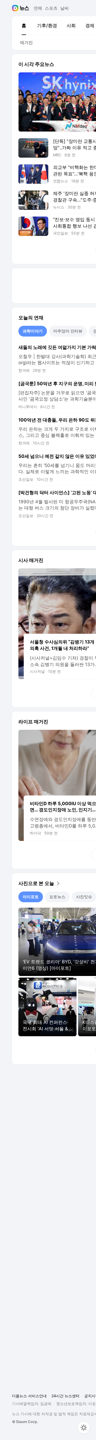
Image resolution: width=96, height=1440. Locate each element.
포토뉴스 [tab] (57, 896)
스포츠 (51, 8)
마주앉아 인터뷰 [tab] (67, 331)
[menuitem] (23, 25)
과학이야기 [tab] (33, 331)
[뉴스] (24, 8)
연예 (38, 8)
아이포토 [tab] (31, 896)
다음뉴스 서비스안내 (29, 1395)
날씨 (64, 8)
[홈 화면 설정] (84, 1428)
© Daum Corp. (25, 1421)
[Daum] (16, 8)
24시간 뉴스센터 (65, 1395)
